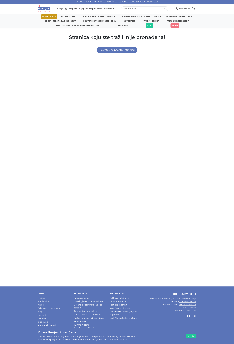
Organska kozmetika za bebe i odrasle (140, 16)
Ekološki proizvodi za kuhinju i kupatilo (77, 25)
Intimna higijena (150, 21)
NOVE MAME (129, 21)
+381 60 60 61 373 (187, 302)
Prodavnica (43, 301)
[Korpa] (193, 8)
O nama (108, 9)
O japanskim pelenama (90, 9)
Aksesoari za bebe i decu (179, 16)
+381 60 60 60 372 (187, 304)
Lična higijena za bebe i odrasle (98, 16)
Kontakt (42, 315)
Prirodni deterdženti (178, 21)
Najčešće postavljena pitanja (123, 318)
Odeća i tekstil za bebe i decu (60, 21)
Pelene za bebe (69, 16)
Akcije (60, 9)
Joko (41, 293)
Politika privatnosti (118, 305)
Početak (42, 298)
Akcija (174, 25)
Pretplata (50, 16)
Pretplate (72, 9)
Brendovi (123, 25)
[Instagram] (194, 316)
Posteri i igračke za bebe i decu (99, 21)
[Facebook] (188, 316)
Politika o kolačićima (119, 298)
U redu (190, 336)
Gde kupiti (43, 322)
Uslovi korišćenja (118, 301)
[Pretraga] (165, 8)
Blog (40, 312)
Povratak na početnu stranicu (117, 49)
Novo (149, 25)
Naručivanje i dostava (120, 308)
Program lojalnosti (47, 325)
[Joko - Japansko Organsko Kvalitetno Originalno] (44, 9)
